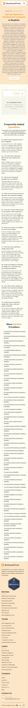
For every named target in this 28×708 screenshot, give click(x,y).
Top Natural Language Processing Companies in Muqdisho (12, 524)
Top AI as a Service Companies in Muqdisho (12, 538)
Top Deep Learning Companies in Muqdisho (12, 534)
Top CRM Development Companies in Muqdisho (13, 504)
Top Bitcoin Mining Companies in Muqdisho (12, 500)
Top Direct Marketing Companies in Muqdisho (13, 480)
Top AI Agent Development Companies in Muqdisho (14, 509)
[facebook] (17, 705)
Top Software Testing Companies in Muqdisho (13, 383)
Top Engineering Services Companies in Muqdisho (14, 417)
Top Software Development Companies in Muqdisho (15, 337)
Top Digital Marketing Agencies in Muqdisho (12, 351)
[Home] (12, 3)
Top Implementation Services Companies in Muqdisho (14, 405)
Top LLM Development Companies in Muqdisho (13, 548)
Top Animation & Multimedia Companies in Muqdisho (15, 434)
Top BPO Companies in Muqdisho (13, 409)
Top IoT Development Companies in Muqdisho (13, 374)
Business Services (7, 662)
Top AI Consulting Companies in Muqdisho (15, 516)
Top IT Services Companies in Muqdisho (14, 397)
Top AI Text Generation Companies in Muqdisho (13, 557)
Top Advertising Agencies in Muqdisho (14, 450)
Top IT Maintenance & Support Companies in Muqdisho (15, 475)
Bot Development (7, 669)
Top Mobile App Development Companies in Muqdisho (15, 332)
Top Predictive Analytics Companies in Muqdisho (14, 552)
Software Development (8, 598)
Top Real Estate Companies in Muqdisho (14, 484)
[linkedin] (20, 705)
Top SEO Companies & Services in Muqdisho (13, 365)
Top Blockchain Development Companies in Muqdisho (14, 346)
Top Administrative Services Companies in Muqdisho (15, 393)
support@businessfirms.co (12, 699)
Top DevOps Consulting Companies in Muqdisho (13, 459)
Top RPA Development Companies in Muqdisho (13, 439)
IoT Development (6, 625)
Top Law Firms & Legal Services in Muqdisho (13, 422)
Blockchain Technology (8, 603)
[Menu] (24, 3)
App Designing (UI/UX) (8, 615)
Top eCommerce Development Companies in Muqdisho (15, 355)
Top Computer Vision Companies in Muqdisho (13, 529)
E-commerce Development (9, 608)
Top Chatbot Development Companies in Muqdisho (14, 444)
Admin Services (6, 635)
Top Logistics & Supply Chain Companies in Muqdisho (15, 463)
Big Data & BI (5, 610)
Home (7, 11)
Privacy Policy (5, 682)
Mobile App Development (9, 596)
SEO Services (5, 612)
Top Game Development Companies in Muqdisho (14, 454)
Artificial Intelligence (7, 653)
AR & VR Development (8, 628)
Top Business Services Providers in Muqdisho (13, 490)
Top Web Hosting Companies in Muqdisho (15, 426)
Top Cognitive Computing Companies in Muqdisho (14, 543)
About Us (4, 680)
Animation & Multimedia (8, 665)
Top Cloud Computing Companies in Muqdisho (13, 388)
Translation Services (7, 640)
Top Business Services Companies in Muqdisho (13, 429)
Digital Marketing (6, 605)
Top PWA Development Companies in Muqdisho (13, 468)
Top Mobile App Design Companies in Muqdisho (13, 369)
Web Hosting (5, 660)
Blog (3, 689)
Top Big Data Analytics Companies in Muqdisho (13, 360)
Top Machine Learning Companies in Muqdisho (13, 519)
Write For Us (5, 687)
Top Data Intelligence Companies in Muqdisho (13, 495)
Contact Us (5, 685)
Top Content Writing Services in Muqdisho (15, 447)
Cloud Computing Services (9, 633)
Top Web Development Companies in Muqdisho (13, 341)
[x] (24, 705)
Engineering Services (7, 655)
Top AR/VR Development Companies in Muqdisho (14, 379)
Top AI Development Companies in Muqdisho (13, 413)
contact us (16, 104)
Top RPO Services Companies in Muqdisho (15, 487)
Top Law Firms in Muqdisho (11, 472)
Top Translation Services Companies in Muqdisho (14, 400)
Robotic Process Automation (10, 667)
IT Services (5, 637)
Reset (17, 93)
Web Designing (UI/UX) (8, 623)
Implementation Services (9, 642)
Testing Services (6, 630)
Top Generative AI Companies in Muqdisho (15, 513)
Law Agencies (5, 657)
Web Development (7, 601)
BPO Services (5, 650)
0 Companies (14, 78)
